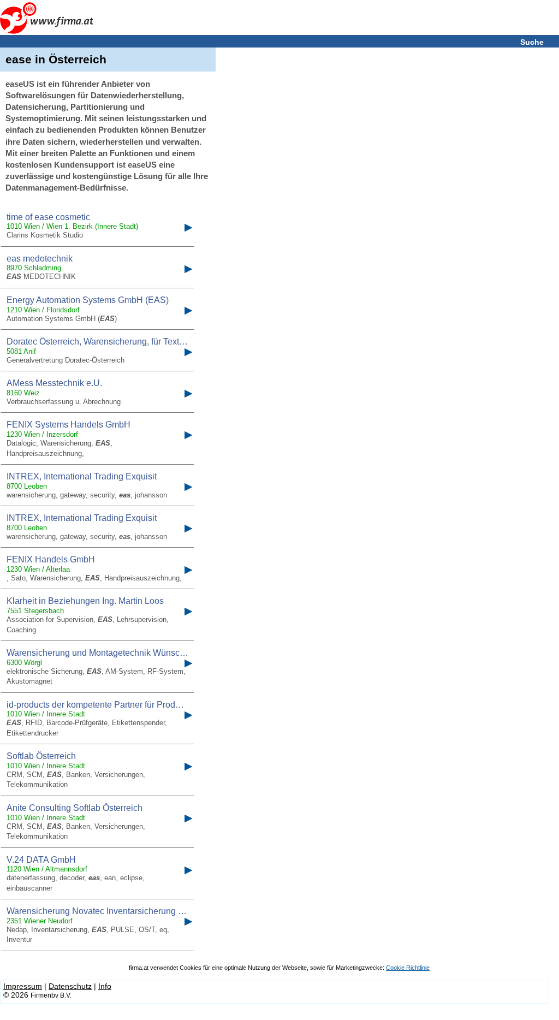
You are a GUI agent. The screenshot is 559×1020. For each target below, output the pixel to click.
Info (104, 986)
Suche (532, 42)
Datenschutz (70, 986)
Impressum (22, 986)
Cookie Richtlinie (408, 967)
